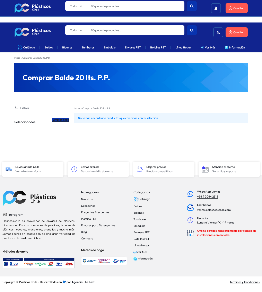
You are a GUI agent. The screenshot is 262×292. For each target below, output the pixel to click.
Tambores (88, 47)
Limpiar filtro (60, 119)
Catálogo (29, 47)
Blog (84, 232)
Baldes (48, 47)
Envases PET (133, 47)
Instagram (15, 214)
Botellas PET (158, 47)
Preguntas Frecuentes (95, 212)
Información (237, 47)
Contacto (87, 238)
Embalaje (109, 47)
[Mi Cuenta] (218, 32)
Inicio (17, 57)
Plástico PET (89, 219)
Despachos (88, 206)
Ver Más (210, 47)
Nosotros (87, 199)
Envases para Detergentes (98, 225)
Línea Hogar (183, 47)
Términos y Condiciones (245, 282)
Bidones (67, 47)
